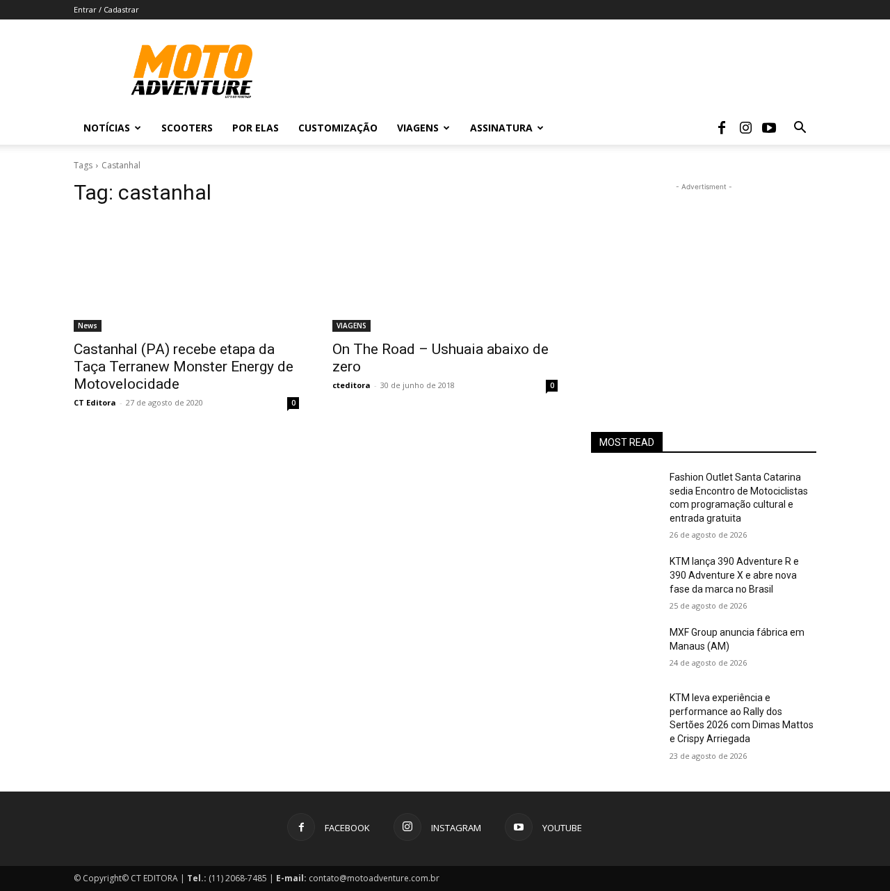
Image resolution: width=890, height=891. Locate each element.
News (87, 325)
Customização (338, 127)
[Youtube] (769, 128)
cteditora (351, 385)
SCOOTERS (187, 127)
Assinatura (501, 127)
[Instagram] (745, 128)
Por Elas (255, 127)
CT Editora (95, 402)
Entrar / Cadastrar (106, 9)
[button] (799, 129)
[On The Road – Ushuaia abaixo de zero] (445, 275)
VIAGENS (351, 325)
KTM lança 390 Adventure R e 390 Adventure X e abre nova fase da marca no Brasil (734, 575)
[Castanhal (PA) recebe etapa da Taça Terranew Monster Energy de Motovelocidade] (186, 275)
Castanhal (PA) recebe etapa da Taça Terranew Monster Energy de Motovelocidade (183, 366)
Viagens (418, 127)
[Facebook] (721, 128)
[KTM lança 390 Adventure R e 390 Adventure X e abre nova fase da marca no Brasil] (624, 578)
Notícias (106, 127)
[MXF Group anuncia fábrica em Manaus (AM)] (624, 649)
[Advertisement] (703, 281)
